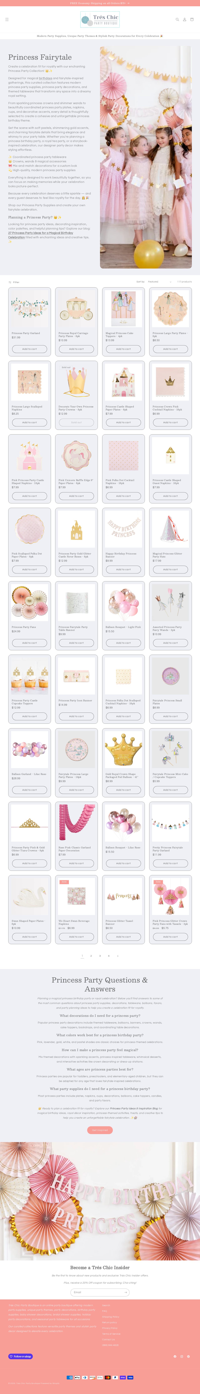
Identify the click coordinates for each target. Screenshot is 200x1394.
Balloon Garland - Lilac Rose (29, 774)
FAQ (104, 1311)
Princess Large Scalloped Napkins (27, 408)
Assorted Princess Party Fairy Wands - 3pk (167, 628)
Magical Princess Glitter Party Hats (167, 555)
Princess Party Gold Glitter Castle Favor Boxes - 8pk (75, 555)
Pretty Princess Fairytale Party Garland (168, 849)
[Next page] (117, 956)
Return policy (109, 1322)
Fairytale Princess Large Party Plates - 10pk (73, 775)
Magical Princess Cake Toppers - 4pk (119, 334)
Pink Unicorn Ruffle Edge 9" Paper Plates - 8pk (76, 481)
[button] (6, 19)
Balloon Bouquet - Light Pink (123, 627)
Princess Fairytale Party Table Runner (73, 628)
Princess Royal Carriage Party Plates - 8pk (73, 334)
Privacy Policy (110, 1328)
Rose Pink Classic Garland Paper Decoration (75, 849)
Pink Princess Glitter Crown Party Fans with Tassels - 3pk (170, 922)
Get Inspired (100, 1130)
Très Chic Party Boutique (28, 1383)
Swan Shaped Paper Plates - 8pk (28, 922)
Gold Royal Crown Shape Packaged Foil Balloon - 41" (122, 775)
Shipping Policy (110, 1317)
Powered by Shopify (50, 1383)
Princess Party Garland (26, 333)
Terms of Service (111, 1334)
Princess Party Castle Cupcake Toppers (25, 702)
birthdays (45, 78)
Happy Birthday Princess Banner (121, 555)
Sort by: (141, 282)
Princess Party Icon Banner (75, 700)
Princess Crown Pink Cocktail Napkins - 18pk (167, 408)
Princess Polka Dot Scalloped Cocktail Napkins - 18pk (123, 702)
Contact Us (108, 1339)
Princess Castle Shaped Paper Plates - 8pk (120, 408)
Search (106, 1305)
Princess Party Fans (24, 627)
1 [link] (82, 955)
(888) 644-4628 (110, 1345)
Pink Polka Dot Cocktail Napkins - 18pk (120, 481)
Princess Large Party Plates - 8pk (170, 334)
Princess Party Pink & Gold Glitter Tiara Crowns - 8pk (28, 849)
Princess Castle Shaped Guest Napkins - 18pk (167, 481)
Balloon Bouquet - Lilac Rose (123, 847)
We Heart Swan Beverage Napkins (74, 922)
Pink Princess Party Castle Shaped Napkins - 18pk (28, 481)
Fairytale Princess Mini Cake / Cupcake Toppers (170, 775)
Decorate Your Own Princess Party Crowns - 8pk (76, 408)
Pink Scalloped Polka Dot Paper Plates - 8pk (27, 555)
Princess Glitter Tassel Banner (119, 922)
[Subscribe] (125, 1292)
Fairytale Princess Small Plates (167, 702)
